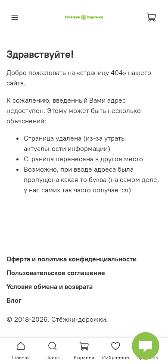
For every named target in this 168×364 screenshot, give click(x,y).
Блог (14, 300)
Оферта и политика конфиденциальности (71, 258)
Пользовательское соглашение (55, 272)
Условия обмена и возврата (49, 286)
